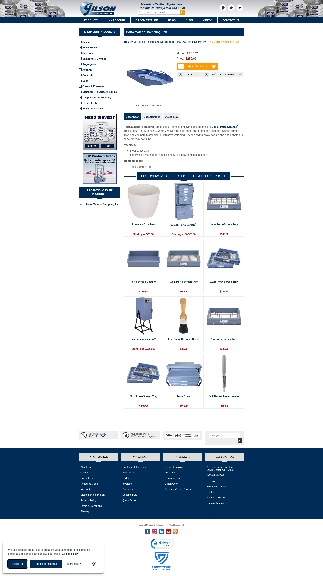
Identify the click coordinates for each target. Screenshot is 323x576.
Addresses (128, 472)
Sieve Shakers (90, 47)
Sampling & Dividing (94, 58)
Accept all (18, 563)
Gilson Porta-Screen (183, 224)
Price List (170, 472)
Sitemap (84, 511)
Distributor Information (92, 494)
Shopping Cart (130, 494)
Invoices (127, 483)
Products (91, 20)
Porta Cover (184, 396)
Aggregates (89, 64)
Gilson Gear (171, 483)
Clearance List (172, 478)
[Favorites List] (231, 7)
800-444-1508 (175, 8)
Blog (189, 20)
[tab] (132, 116)
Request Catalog (174, 467)
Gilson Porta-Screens (225, 126)
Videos (207, 20)
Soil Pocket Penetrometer (224, 396)
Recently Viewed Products (179, 489)
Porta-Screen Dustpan (143, 281)
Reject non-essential (46, 563)
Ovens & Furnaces (93, 86)
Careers (84, 472)
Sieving (86, 42)
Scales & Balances (93, 108)
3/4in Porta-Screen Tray (224, 224)
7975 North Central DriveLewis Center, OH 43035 (220, 468)
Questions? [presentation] (171, 116)
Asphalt (87, 69)
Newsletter (86, 489)
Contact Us (230, 20)
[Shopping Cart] (239, 7)
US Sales (212, 480)
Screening (88, 53)
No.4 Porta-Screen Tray (143, 396)
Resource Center (89, 483)
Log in (223, 7)
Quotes (211, 492)
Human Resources (217, 503)
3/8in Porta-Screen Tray (184, 281)
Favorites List (129, 489)
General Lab (89, 103)
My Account (116, 20)
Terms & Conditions (91, 505)
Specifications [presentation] (152, 116)
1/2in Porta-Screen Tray (224, 281)
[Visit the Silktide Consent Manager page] (94, 564)
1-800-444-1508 (215, 475)
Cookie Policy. (70, 554)
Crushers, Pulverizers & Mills (99, 91)
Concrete (87, 75)
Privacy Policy (88, 500)
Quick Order (129, 500)
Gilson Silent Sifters (143, 339)
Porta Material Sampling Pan (102, 204)
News (172, 20)
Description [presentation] (132, 116)
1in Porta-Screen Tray (224, 339)
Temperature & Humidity (96, 97)
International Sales (217, 486)
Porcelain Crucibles (143, 224)
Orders (126, 478)
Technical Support (216, 497)
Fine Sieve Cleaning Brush (183, 339)
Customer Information (134, 467)
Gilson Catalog (146, 20)
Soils (85, 80)
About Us (85, 467)
